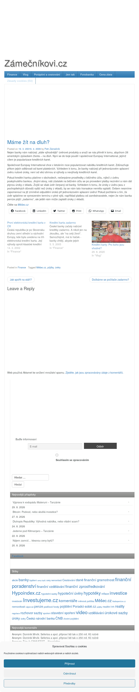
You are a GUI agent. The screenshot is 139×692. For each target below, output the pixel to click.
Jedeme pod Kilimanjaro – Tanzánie (33, 531)
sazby (38, 613)
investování (17, 601)
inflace (105, 593)
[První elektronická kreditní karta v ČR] (28, 237)
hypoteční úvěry (70, 593)
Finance (12, 74)
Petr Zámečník (52, 148)
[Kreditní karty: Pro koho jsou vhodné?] (111, 232)
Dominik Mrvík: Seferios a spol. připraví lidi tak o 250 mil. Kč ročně (60, 634)
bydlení (33, 580)
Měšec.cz (23, 204)
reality (120, 606)
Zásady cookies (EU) (20, 81)
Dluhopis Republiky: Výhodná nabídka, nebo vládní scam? (46, 521)
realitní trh (108, 606)
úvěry (57, 267)
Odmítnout (69, 673)
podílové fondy (51, 606)
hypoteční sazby (49, 593)
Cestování (68, 580)
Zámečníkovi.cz (35, 62)
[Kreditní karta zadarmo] (71, 235)
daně (79, 580)
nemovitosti (18, 606)
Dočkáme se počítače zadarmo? (110, 279)
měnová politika (86, 601)
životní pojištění (71, 618)
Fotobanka (87, 74)
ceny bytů (41, 580)
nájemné (29, 606)
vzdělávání (96, 612)
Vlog (25, 74)
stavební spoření (63, 613)
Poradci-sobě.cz (84, 606)
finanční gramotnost (99, 579)
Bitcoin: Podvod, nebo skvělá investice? (35, 512)
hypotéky (92, 593)
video (82, 612)
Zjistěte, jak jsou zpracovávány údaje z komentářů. (94, 372)
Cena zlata (105, 74)
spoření (46, 613)
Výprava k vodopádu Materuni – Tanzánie (36, 502)
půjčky (50, 267)
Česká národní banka (40, 618)
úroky (16, 618)
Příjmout (70, 663)
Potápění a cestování (47, 74)
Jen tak (70, 74)
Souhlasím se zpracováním (72, 460)
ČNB (59, 618)
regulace (16, 613)
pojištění (66, 606)
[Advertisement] (69, 25)
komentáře (68, 600)
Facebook (17, 556)
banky (24, 579)
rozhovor (26, 612)
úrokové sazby (116, 612)
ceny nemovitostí (54, 580)
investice (118, 593)
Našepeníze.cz (119, 601)
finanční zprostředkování (85, 586)
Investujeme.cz (40, 600)
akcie (15, 580)
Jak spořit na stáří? (21, 279)
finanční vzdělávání (51, 586)
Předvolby (69, 683)
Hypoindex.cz (26, 592)
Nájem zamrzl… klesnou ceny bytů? (33, 540)
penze (38, 606)
